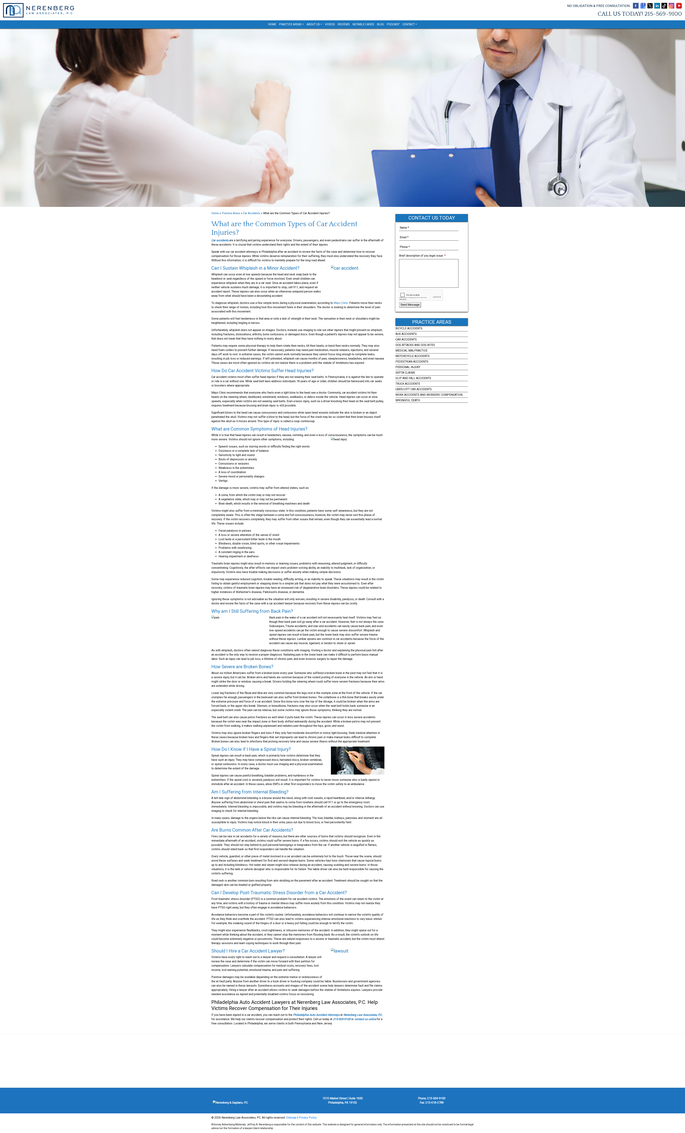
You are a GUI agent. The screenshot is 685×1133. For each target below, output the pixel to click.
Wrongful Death (407, 400)
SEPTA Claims (405, 372)
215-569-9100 (663, 14)
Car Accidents (251, 213)
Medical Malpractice (411, 350)
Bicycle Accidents (408, 328)
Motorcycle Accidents (412, 356)
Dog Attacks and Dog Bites (415, 345)
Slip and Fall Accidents (413, 378)
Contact (408, 24)
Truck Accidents (407, 383)
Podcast (393, 24)
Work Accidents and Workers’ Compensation (429, 394)
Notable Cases (363, 24)
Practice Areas (290, 24)
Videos (330, 24)
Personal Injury (407, 367)
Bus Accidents (406, 334)
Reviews (344, 24)
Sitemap (291, 1117)
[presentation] (421, 295)
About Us (313, 24)
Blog (380, 24)
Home (272, 24)
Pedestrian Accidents (411, 361)
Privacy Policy (308, 1117)
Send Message (410, 304)
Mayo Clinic (341, 303)
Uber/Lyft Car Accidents (413, 389)
